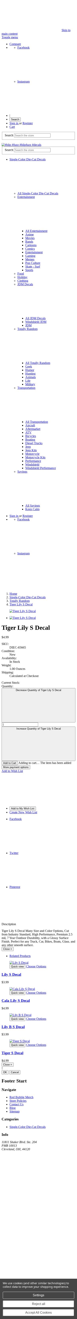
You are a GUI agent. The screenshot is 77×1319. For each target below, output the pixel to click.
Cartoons (31, 245)
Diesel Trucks (33, 443)
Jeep (28, 446)
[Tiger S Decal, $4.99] (38, 1041)
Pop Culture (32, 263)
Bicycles (30, 436)
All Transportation (36, 421)
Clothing (22, 280)
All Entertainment (36, 231)
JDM (28, 325)
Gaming (30, 255)
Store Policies (17, 1100)
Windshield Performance (40, 468)
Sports (29, 270)
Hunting (30, 373)
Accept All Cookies (38, 1312)
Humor (29, 370)
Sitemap (14, 1111)
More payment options (16, 767)
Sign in (14, 123)
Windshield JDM (35, 321)
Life (27, 380)
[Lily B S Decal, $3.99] (38, 1015)
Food (20, 273)
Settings (38, 1295)
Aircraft (30, 425)
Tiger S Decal (12, 1053)
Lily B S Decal (13, 1027)
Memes (29, 259)
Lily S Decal (11, 974)
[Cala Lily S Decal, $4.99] (38, 989)
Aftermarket (32, 429)
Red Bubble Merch (21, 1097)
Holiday (22, 277)
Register (28, 123)
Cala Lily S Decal (16, 1000)
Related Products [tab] (20, 956)
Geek (28, 366)
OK (5, 1072)
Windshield (32, 464)
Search (15, 119)
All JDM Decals (35, 318)
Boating (30, 439)
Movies (30, 238)
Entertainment (34, 252)
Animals (30, 377)
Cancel (15, 1072)
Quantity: (7, 686)
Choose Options (36, 966)
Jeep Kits (31, 450)
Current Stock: (11, 682)
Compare (15, 44)
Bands (29, 241)
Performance (33, 461)
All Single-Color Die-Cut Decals (37, 193)
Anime (29, 234)
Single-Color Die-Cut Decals (27, 1127)
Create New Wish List (23, 812)
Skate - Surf (32, 266)
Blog (12, 1108)
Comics (30, 248)
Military (30, 384)
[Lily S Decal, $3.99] (38, 963)
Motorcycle (32, 453)
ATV (28, 432)
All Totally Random (37, 363)
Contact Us (16, 1104)
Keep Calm (32, 509)
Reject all (38, 1304)
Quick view (17, 966)
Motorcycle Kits (35, 457)
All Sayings (32, 505)
